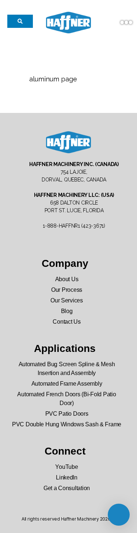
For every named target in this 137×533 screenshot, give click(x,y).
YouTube (66, 467)
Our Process (66, 290)
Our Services (66, 300)
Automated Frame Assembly (66, 384)
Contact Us (66, 322)
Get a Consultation (66, 488)
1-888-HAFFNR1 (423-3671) (74, 226)
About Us (67, 279)
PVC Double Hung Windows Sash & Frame (66, 424)
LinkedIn (66, 477)
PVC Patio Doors (66, 414)
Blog (67, 311)
